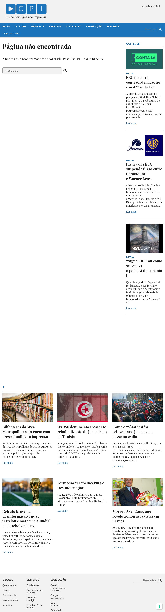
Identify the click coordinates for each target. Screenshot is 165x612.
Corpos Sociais (10, 600)
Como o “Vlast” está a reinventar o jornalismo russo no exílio (132, 431)
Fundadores (32, 585)
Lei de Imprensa (55, 604)
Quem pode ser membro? (34, 591)
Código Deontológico (57, 596)
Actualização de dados (34, 606)
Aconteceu (73, 26)
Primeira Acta (9, 595)
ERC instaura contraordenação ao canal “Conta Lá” (143, 82)
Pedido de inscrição (31, 599)
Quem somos (9, 585)
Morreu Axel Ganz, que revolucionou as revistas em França (135, 516)
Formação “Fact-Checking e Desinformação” (80, 485)
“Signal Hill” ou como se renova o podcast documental (144, 268)
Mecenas (113, 26)
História (6, 590)
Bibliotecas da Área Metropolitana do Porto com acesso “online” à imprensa (26, 431)
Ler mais (131, 123)
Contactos (10, 33)
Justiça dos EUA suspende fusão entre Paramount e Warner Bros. (144, 171)
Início (6, 26)
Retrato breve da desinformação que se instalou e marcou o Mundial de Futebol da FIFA (26, 518)
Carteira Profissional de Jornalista (57, 588)
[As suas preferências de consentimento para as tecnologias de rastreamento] (159, 606)
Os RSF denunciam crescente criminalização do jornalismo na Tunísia (82, 431)
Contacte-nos (148, 6)
